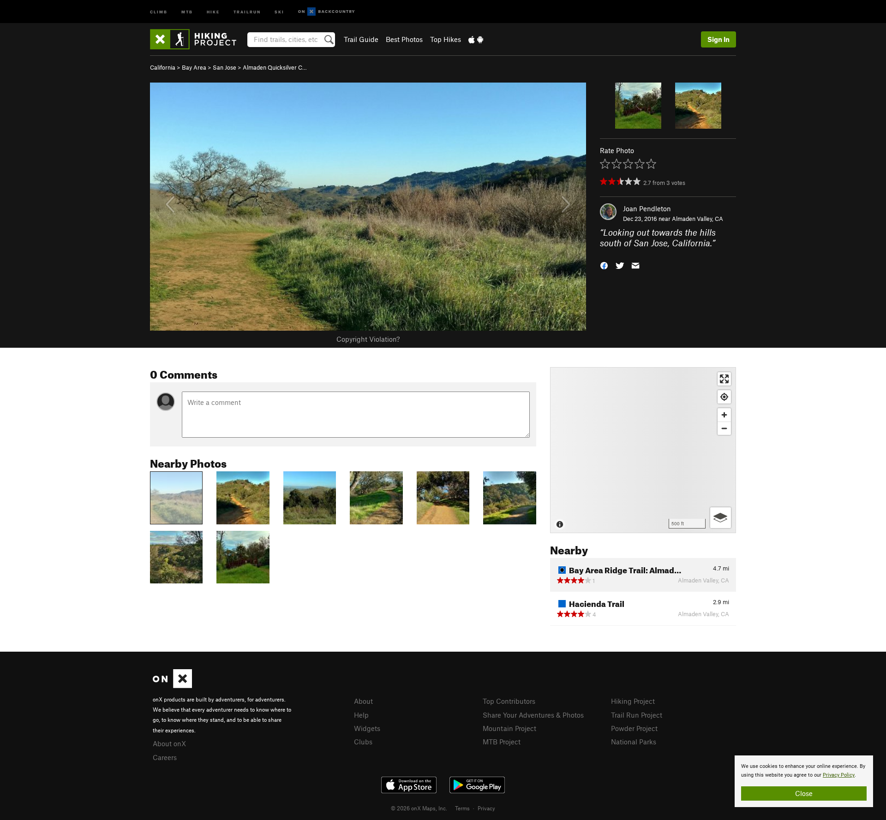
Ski (279, 11)
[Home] (197, 39)
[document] (804, 781)
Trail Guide (361, 39)
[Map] (643, 450)
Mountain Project (509, 728)
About (363, 701)
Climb (159, 11)
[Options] (720, 517)
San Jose (224, 67)
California (162, 67)
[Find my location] (724, 397)
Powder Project (634, 728)
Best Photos (404, 39)
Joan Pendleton (647, 208)
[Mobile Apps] (475, 39)
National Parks (633, 741)
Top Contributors (509, 701)
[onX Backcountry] (326, 11)
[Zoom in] (724, 415)
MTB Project (502, 741)
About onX (169, 743)
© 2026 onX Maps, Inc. (419, 808)
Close (804, 793)
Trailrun (247, 11)
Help (361, 715)
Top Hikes (445, 39)
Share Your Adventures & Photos (533, 715)
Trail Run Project (636, 715)
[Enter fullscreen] (724, 379)
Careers (165, 757)
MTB (187, 11)
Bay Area (194, 67)
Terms (462, 808)
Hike (213, 11)
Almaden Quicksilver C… (275, 67)
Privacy (486, 808)
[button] (604, 264)
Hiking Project (633, 701)
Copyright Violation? (368, 339)
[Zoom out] (724, 428)
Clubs (363, 741)
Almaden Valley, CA (697, 218)
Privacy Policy (839, 775)
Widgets (367, 728)
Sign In (718, 39)
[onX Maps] (172, 685)
